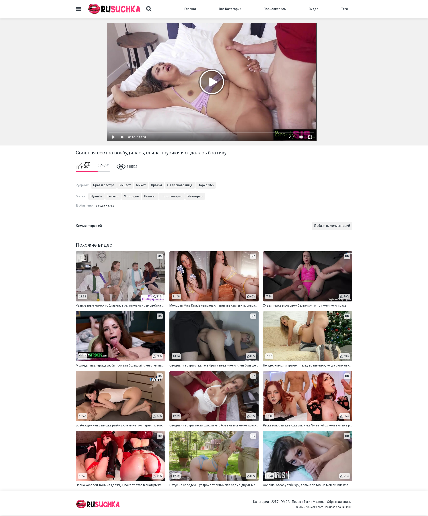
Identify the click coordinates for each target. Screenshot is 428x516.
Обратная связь (339, 502)
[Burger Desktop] (78, 9)
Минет (141, 185)
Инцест (125, 185)
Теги (344, 9)
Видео (314, 9)
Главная (190, 9)
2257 (274, 502)
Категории (261, 502)
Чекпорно (195, 196)
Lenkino (113, 196)
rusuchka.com (314, 507)
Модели (319, 502)
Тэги (306, 502)
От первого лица (180, 185)
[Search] (149, 9)
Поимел (150, 196)
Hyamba (96, 196)
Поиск (296, 502)
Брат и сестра (103, 185)
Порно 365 (206, 185)
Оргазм (156, 185)
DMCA (285, 502)
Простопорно (171, 196)
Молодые (131, 196)
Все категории (230, 9)
